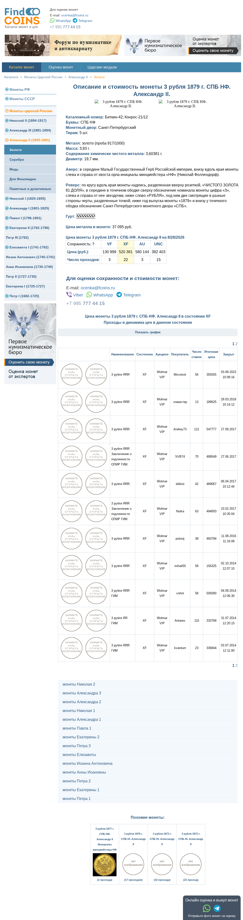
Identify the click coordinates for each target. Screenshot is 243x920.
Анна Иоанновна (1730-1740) (29, 267)
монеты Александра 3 (82, 693)
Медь (14, 169)
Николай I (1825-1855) (27, 198)
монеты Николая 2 (79, 684)
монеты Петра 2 (77, 781)
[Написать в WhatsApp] (206, 908)
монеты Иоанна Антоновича (87, 763)
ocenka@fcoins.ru (74, 15)
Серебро (16, 159)
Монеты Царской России (43, 77)
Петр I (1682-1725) (24, 296)
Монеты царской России (30, 111)
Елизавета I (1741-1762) (29, 247)
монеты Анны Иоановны (84, 772)
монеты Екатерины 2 (81, 737)
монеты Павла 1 (77, 728)
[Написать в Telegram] (217, 908)
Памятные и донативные (30, 189)
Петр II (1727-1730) (21, 276)
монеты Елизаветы (79, 755)
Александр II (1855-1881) (29, 140)
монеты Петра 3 (77, 746)
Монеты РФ (19, 89)
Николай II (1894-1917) (28, 120)
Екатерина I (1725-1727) (25, 286)
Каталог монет (21, 67)
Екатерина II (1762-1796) (29, 228)
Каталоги (11, 77)
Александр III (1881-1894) (30, 130)
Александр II (78, 77)
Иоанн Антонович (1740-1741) (30, 257)
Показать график (148, 332)
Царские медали (102, 67)
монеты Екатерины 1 (81, 790)
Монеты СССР (22, 99)
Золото (99, 77)
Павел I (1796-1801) (25, 218)
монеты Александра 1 (82, 719)
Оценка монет (61, 67)
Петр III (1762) (17, 237)
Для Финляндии (22, 179)
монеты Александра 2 (82, 702)
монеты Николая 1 (79, 711)
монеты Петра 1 (77, 799)
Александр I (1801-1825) (29, 208)
